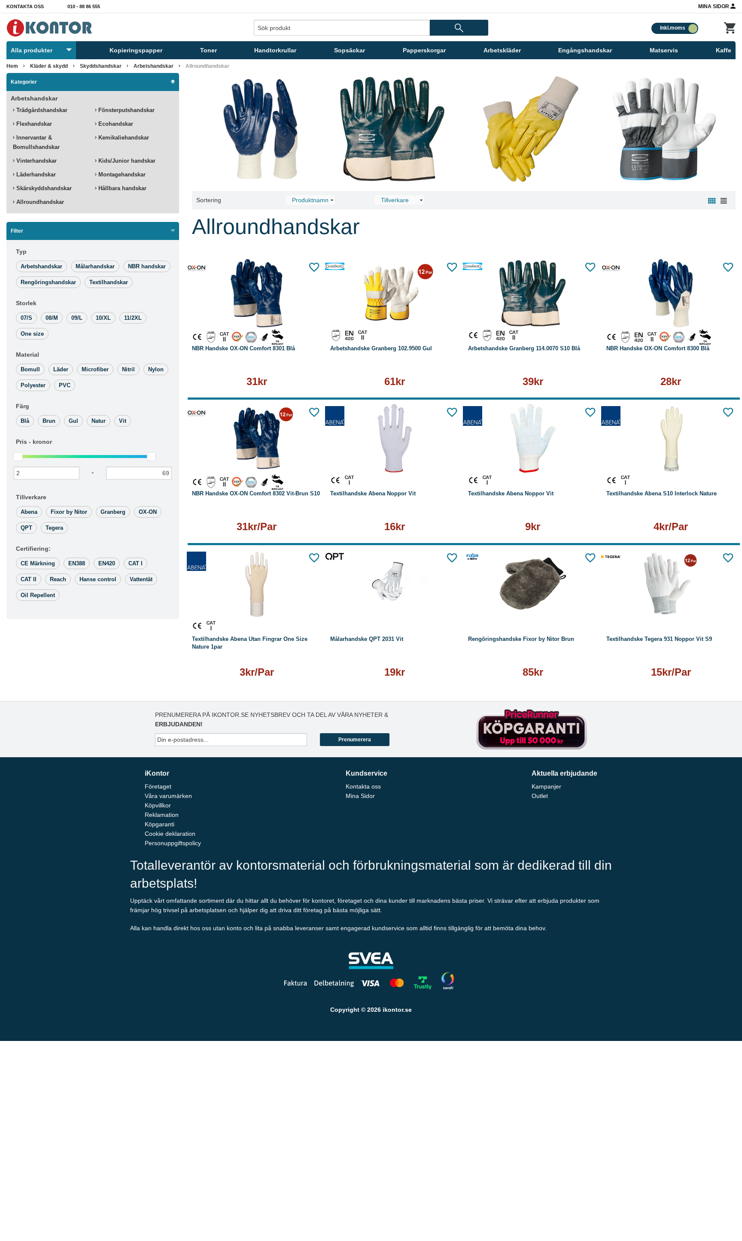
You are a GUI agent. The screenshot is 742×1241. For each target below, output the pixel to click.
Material (27, 354)
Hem (12, 66)
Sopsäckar (349, 50)
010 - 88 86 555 (83, 6)
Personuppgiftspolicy (173, 843)
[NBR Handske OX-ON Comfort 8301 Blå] (257, 293)
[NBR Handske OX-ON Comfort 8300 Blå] (671, 293)
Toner (208, 50)
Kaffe (723, 50)
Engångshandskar (585, 50)
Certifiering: (33, 548)
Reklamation (162, 814)
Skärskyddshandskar (43, 188)
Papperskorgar (424, 50)
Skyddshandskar (101, 66)
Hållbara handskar (121, 188)
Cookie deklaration (170, 833)
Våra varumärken (168, 795)
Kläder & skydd (49, 66)
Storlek (26, 303)
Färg (22, 406)
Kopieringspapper (135, 50)
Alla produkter (31, 50)
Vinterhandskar (36, 161)
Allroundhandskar (39, 202)
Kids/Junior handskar (126, 161)
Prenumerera (354, 740)
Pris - (34, 441)
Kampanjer (546, 786)
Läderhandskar (35, 174)
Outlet (540, 795)
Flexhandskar (33, 124)
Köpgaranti (159, 824)
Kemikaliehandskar (123, 137)
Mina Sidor (714, 6)
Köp (499, 316)
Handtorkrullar (275, 50)
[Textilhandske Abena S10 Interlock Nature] (671, 438)
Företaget (158, 786)
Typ (21, 251)
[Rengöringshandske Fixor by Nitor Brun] (533, 583)
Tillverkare (31, 497)
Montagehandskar (121, 174)
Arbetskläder (502, 50)
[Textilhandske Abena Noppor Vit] (395, 438)
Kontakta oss (25, 6)
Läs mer (257, 316)
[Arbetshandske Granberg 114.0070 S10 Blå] (533, 293)
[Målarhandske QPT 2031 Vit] (395, 583)
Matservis (664, 50)
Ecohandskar (115, 124)
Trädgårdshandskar (41, 110)
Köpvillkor (158, 805)
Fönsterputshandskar (126, 110)
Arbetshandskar (153, 66)
